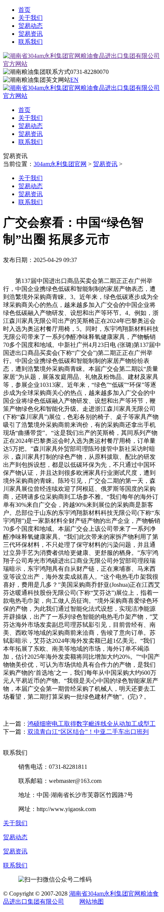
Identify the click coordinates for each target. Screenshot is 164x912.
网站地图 (91, 901)
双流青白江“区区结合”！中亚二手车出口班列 (88, 731)
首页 (24, 9)
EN (74, 80)
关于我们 (30, 17)
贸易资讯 (30, 33)
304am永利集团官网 (60, 164)
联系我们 (30, 41)
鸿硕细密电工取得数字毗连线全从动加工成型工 (91, 723)
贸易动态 (30, 25)
